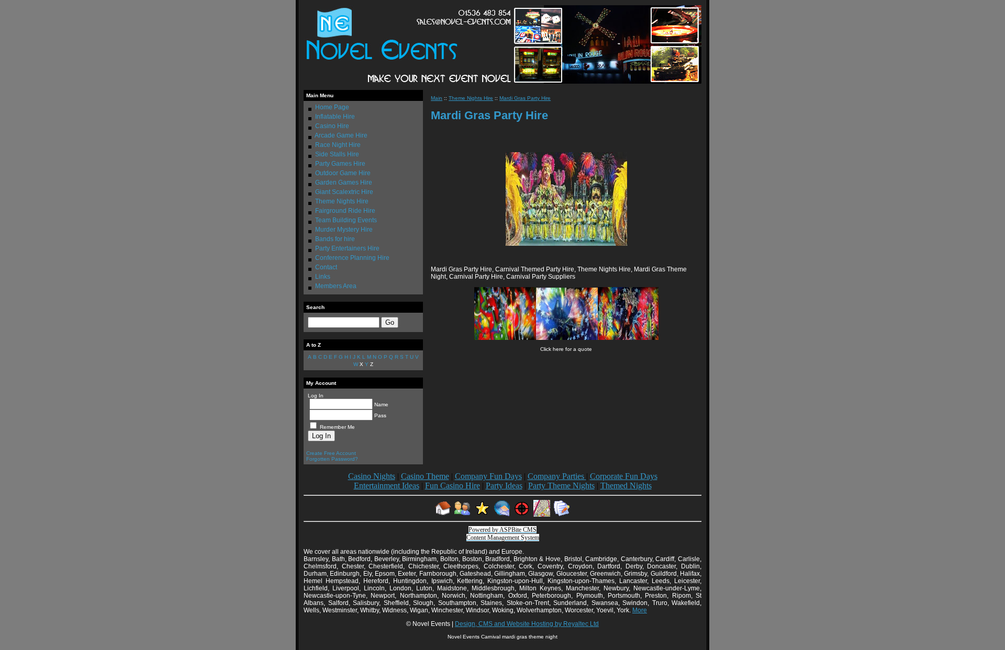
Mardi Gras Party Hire (525, 98)
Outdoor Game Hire (343, 173)
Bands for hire (335, 239)
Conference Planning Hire (352, 257)
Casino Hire (332, 126)
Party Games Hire (340, 163)
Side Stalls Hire (337, 154)
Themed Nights (626, 485)
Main (436, 98)
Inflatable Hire (335, 116)
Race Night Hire (338, 145)
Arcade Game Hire (341, 135)
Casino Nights (371, 476)
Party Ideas (504, 485)
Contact (326, 267)
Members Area (335, 286)
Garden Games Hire (343, 182)
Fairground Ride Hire (345, 210)
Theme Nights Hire (341, 201)
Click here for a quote (566, 349)
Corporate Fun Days (623, 476)
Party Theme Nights (561, 485)
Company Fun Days (488, 476)
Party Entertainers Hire (347, 248)
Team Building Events (346, 220)
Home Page (332, 107)
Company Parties (557, 476)
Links (322, 276)
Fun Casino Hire (452, 485)
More (639, 610)
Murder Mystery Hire (344, 229)
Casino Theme (425, 476)
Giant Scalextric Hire (344, 192)
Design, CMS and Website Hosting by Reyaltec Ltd (527, 624)
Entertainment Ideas (386, 485)
